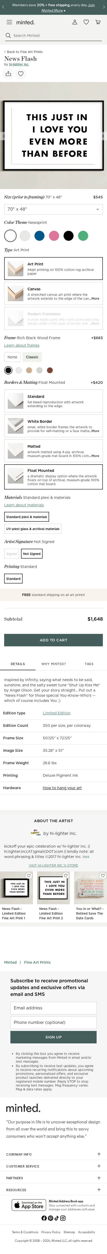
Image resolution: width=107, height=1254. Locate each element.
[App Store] (29, 1205)
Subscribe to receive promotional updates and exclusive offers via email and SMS (49, 987)
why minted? (53, 664)
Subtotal (13, 619)
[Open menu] (9, 22)
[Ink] (68, 236)
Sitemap (69, 1232)
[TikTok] (57, 1218)
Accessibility (86, 1232)
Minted (10, 962)
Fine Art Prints (37, 962)
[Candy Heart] (54, 236)
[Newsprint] (10, 236)
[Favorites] (86, 22)
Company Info (19, 1154)
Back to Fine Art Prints (25, 52)
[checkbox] (12, 357)
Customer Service (22, 1166)
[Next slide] (103, 136)
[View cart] (97, 22)
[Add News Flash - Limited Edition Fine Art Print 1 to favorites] (29, 876)
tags (89, 664)
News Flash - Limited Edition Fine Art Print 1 (13, 913)
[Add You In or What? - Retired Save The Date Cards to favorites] (103, 876)
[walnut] (50, 370)
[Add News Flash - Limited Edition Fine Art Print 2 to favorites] (66, 876)
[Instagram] (63, 1218)
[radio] (53, 268)
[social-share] (8, 74)
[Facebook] (44, 1218)
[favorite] (21, 74)
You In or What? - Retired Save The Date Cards (90, 913)
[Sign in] (75, 22)
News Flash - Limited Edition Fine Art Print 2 (51, 913)
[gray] (39, 370)
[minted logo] (26, 22)
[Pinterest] (50, 1218)
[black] (8, 370)
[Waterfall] (39, 236)
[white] (19, 370)
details (18, 664)
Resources (16, 1190)
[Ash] (25, 236)
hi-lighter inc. (19, 64)
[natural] (29, 370)
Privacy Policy (51, 1232)
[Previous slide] (4, 136)
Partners (14, 1178)
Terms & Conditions (25, 1232)
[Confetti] (83, 236)
